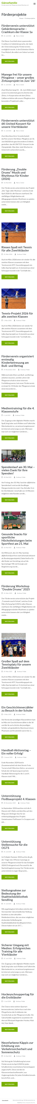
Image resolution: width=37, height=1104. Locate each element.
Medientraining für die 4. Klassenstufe (17, 409)
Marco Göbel (20, 36)
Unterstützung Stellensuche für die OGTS (14, 844)
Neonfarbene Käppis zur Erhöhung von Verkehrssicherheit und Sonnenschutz (17, 1047)
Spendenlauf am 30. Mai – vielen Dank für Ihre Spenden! (18, 470)
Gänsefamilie (9, 2)
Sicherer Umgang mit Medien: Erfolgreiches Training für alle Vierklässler (15, 949)
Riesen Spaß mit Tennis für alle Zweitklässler (16, 248)
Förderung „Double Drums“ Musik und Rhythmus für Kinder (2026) (15, 174)
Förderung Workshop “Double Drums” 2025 (15, 587)
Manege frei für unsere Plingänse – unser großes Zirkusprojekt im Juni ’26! (18, 77)
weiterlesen (9, 61)
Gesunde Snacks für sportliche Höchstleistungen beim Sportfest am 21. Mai (16, 538)
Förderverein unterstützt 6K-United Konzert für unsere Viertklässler (17, 123)
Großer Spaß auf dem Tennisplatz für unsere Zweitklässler (16, 664)
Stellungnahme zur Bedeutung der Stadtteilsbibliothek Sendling (14, 895)
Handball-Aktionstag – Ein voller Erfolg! (16, 751)
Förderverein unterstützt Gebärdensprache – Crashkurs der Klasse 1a (17, 29)
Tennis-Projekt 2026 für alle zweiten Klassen (17, 315)
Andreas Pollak (21, 254)
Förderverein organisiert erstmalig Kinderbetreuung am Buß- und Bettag (17, 360)
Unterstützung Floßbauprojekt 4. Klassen (18, 797)
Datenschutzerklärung (18, 1100)
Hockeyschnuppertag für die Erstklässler (17, 995)
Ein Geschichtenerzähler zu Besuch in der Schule (17, 709)
